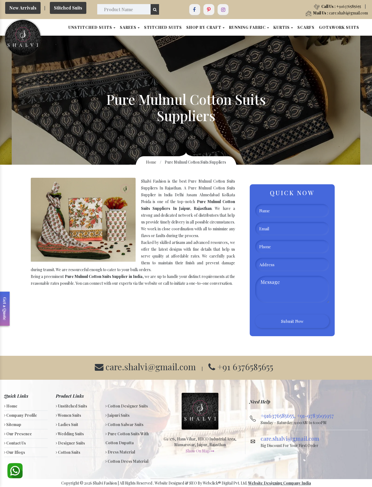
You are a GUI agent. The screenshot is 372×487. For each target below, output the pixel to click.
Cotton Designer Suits (127, 406)
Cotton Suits (68, 452)
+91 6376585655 (244, 366)
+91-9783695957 (315, 415)
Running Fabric (248, 27)
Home (151, 162)
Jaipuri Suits (118, 415)
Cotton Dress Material (127, 461)
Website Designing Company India (279, 483)
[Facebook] (194, 9)
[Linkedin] (208, 9)
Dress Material (121, 452)
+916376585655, (279, 415)
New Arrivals (22, 8)
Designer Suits (71, 443)
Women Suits (69, 415)
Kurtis (282, 27)
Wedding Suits (70, 433)
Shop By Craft (204, 27)
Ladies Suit (67, 424)
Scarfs (306, 27)
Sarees (129, 27)
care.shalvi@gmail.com (340, 13)
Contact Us (15, 443)
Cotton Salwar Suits (125, 424)
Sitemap (13, 424)
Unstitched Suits (90, 27)
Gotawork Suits (339, 27)
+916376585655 (341, 6)
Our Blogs (15, 452)
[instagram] (223, 9)
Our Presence (18, 433)
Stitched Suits (68, 8)
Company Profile (21, 415)
